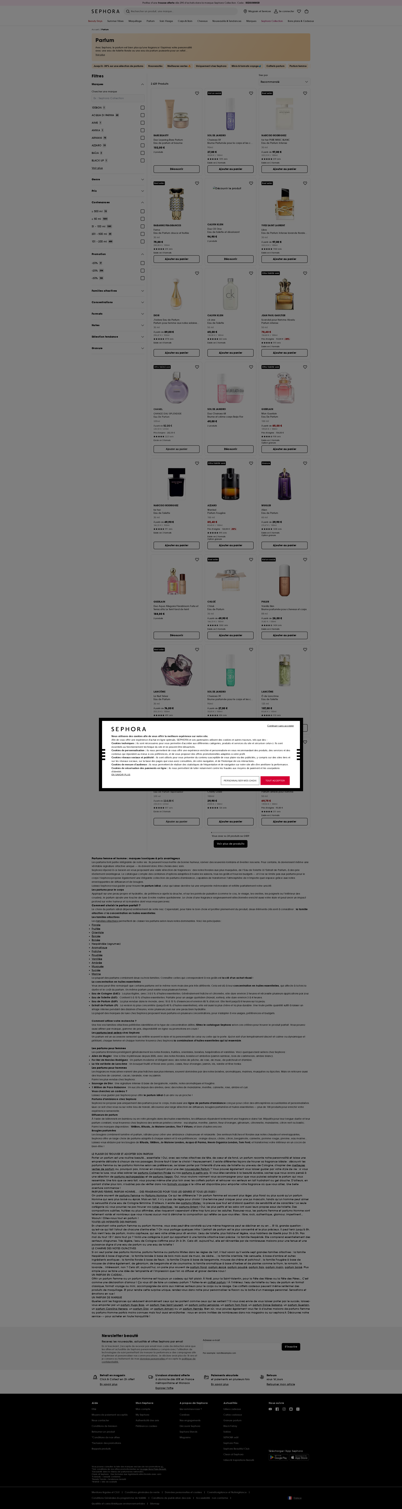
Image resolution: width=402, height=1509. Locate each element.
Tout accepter (275, 780)
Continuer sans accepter (280, 725)
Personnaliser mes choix (240, 780)
